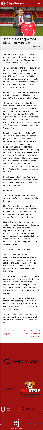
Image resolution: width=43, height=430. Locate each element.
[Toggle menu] (39, 3)
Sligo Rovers (15, 3)
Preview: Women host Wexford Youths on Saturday (32, 333)
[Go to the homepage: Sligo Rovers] (3, 3)
